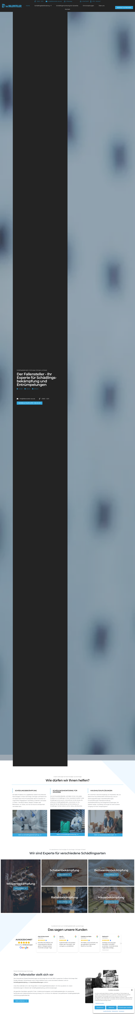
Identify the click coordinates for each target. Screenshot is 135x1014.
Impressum (121, 1011)
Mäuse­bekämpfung (111, 897)
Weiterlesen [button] (84, 950)
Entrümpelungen (88, 5)
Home (28, 5)
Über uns (101, 5)
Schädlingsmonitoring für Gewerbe (67, 5)
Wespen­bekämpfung (20, 883)
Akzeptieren (100, 1007)
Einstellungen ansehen (125, 1007)
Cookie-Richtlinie (107, 1011)
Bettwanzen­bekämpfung (111, 870)
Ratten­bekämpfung (64, 897)
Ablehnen (111, 1007)
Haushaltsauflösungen (101, 791)
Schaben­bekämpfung (64, 870)
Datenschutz (115, 1011)
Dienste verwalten (99, 1003)
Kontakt (67, 9)
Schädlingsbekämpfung (42, 5)
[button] (132, 990)
